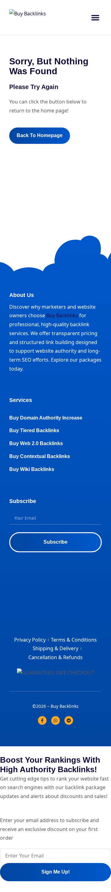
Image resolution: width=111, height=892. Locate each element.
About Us (21, 295)
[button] (95, 17)
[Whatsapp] (55, 720)
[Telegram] (68, 720)
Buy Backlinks (62, 315)
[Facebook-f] (42, 720)
